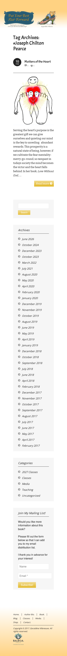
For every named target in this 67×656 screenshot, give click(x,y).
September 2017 (32, 410)
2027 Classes (30, 472)
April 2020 (28, 286)
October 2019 (30, 316)
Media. (38, 618)
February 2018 (31, 386)
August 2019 (29, 321)
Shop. (15, 622)
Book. (41, 614)
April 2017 (28, 440)
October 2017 (30, 404)
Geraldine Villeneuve (39, 628)
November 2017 (31, 398)
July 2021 (27, 268)
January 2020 (30, 298)
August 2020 (29, 274)
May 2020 (28, 280)
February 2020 (31, 292)
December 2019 (31, 304)
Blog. (15, 618)
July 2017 (27, 422)
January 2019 (30, 345)
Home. (16, 614)
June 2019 (28, 327)
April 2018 (28, 381)
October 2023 (30, 257)
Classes (26, 478)
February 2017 (31, 445)
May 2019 (28, 333)
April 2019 (28, 339)
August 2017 (29, 416)
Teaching (27, 490)
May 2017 (28, 434)
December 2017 (31, 392)
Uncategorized (31, 495)
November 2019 (31, 310)
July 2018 (27, 369)
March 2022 (29, 262)
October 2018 (30, 357)
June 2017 (28, 428)
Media (25, 484)
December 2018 (31, 351)
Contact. (27, 622)
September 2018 (32, 363)
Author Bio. (29, 614)
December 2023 (31, 251)
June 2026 (28, 239)
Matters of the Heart (38, 62)
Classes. (26, 618)
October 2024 (30, 245)
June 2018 (28, 375)
